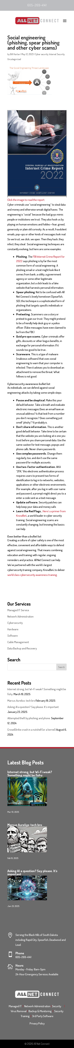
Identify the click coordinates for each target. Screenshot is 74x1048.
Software (12, 635)
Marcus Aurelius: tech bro (21, 700)
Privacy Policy (37, 1023)
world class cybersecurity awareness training (32, 575)
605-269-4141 (37, 5)
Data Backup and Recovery (22, 648)
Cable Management (18, 642)
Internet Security (57, 54)
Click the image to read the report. (26, 200)
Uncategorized (14, 59)
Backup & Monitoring (41, 1011)
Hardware (12, 629)
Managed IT (15, 1006)
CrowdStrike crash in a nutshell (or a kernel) (31, 729)
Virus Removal (19, 1011)
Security (57, 1006)
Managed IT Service (18, 610)
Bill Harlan (15, 54)
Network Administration (20, 616)
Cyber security (41, 54)
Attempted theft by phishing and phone (29, 718)
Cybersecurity (15, 623)
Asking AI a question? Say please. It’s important (33, 707)
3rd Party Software (42, 1016)
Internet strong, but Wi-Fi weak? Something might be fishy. (29, 773)
